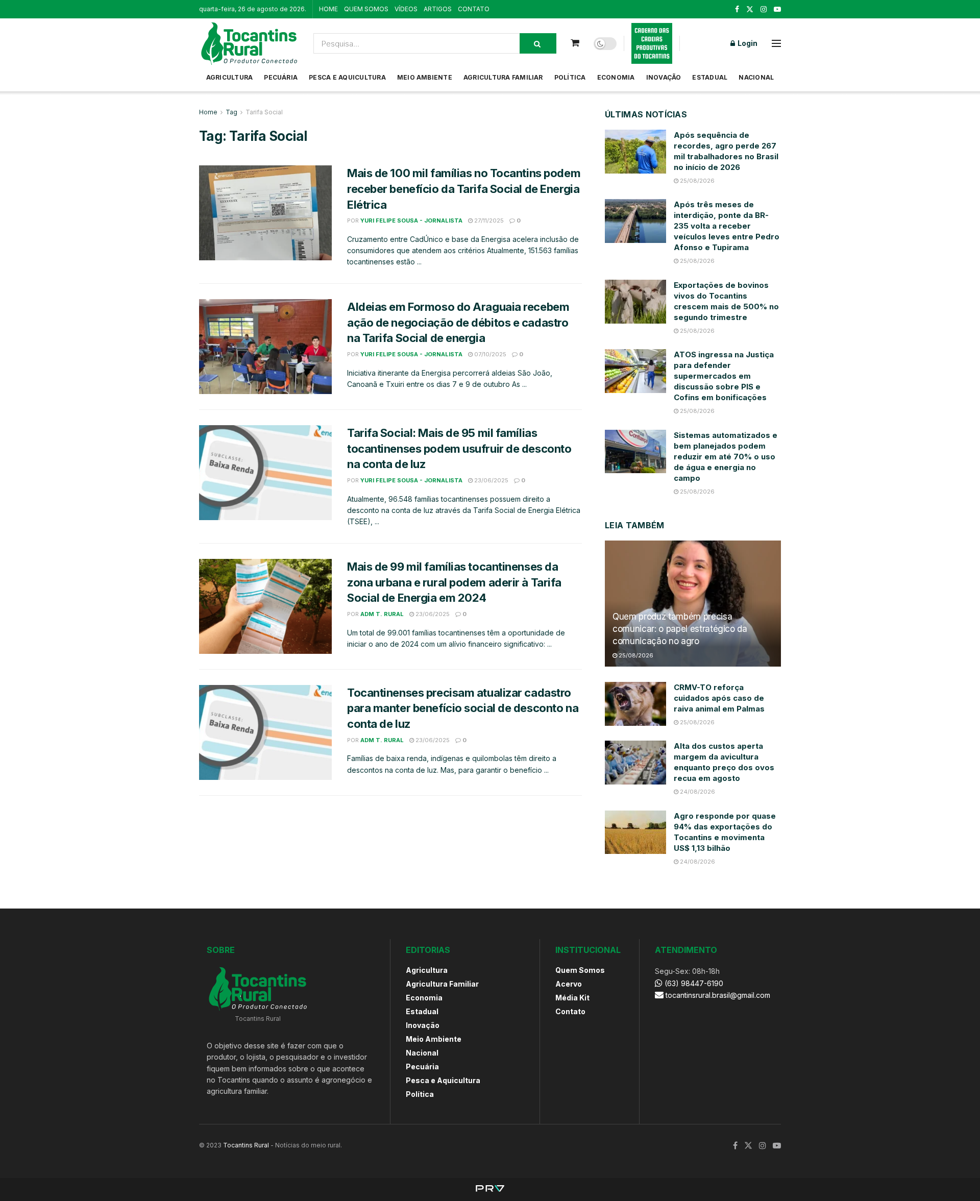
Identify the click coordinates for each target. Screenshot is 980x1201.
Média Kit (572, 997)
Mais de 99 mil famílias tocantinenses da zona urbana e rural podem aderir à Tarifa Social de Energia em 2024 (454, 582)
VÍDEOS (406, 9)
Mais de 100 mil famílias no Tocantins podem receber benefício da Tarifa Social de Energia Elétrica (463, 188)
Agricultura (229, 77)
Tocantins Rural (246, 1145)
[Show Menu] (776, 43)
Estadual (709, 77)
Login (746, 43)
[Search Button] (538, 43)
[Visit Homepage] (249, 43)
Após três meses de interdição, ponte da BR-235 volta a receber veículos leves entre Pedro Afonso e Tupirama (726, 226)
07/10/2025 (489, 354)
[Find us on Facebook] (737, 9)
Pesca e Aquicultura (347, 77)
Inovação (663, 77)
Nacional (756, 77)
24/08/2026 (696, 791)
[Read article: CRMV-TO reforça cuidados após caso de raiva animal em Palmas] (635, 704)
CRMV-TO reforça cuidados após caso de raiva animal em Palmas (719, 698)
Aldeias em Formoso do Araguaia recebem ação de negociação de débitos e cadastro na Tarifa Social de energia (458, 322)
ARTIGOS (438, 9)
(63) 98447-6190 (693, 983)
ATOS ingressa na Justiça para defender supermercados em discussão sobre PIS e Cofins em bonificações (724, 376)
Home (208, 112)
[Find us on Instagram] (764, 9)
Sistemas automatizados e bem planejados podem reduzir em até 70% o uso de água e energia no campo (725, 456)
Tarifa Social (264, 112)
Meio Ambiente (424, 77)
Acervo (568, 983)
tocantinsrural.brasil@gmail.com (718, 995)
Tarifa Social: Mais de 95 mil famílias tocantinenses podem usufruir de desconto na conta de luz (459, 448)
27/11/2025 (488, 220)
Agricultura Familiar (503, 77)
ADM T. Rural (382, 614)
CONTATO (473, 9)
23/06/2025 (490, 480)
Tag (231, 112)
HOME (328, 9)
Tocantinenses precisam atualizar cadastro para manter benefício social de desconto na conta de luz (462, 708)
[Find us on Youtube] (777, 9)
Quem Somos (580, 970)
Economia (616, 77)
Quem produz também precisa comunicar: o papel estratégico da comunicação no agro (679, 628)
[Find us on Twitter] (749, 9)
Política (570, 77)
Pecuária (281, 77)
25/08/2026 (696, 180)
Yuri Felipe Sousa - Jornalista (411, 220)
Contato (570, 1011)
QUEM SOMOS (366, 9)
